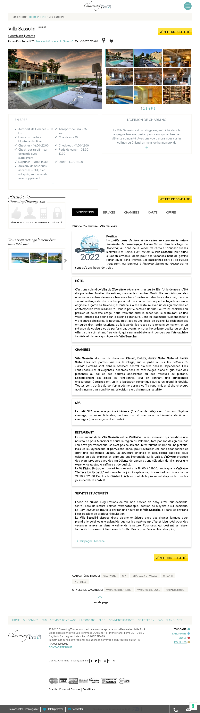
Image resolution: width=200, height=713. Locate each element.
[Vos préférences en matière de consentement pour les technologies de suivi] (193, 706)
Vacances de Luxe (148, 590)
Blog (102, 620)
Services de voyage (63, 620)
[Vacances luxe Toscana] (103, 6)
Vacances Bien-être (118, 590)
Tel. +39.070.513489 (86, 41)
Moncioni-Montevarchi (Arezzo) (54, 41)
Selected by (146, 620)
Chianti (168, 576)
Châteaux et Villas (144, 576)
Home (16, 620)
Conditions (88, 689)
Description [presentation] (85, 212)
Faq (160, 620)
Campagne (109, 576)
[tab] (85, 212)
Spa (124, 576)
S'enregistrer (31, 709)
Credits (53, 689)
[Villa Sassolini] (119, 58)
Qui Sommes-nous (35, 620)
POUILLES (180, 642)
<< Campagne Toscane (90, 541)
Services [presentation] (109, 213)
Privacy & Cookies (69, 689)
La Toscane (87, 620)
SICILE (183, 638)
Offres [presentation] (171, 213)
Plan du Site (174, 620)
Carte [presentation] (152, 213)
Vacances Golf (175, 590)
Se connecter (16, 709)
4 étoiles (80, 582)
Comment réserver (122, 620)
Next (63, 260)
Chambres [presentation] (131, 213)
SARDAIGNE (179, 634)
